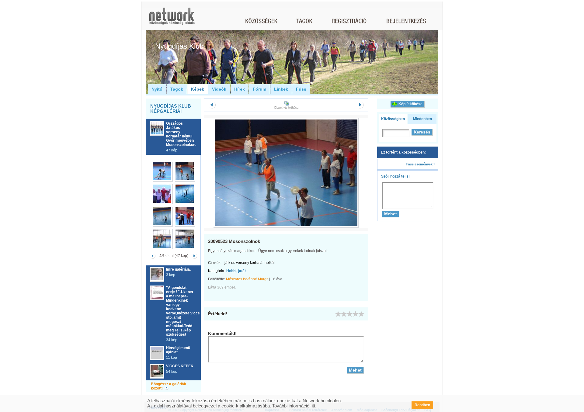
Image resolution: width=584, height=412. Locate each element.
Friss (301, 89)
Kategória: (216, 271)
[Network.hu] (171, 19)
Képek (197, 89)
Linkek (281, 89)
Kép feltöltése (410, 104)
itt (313, 405)
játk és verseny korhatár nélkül (249, 263)
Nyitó (156, 89)
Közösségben (393, 119)
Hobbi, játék (236, 271)
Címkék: (214, 263)
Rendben (422, 405)
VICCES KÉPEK (179, 366)
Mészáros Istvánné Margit (247, 279)
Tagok (176, 89)
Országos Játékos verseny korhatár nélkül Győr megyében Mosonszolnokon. (181, 134)
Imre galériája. (178, 269)
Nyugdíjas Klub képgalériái (170, 108)
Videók (219, 89)
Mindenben (422, 119)
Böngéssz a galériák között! (168, 386)
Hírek (239, 89)
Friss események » (420, 164)
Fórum (259, 89)
